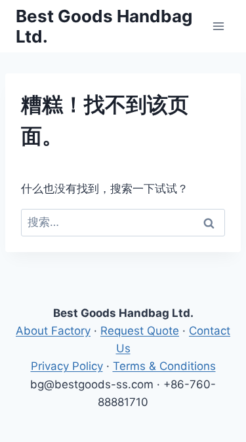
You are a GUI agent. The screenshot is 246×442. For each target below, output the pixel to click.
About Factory (53, 330)
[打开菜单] (218, 26)
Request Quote (139, 330)
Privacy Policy (67, 366)
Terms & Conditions (164, 366)
